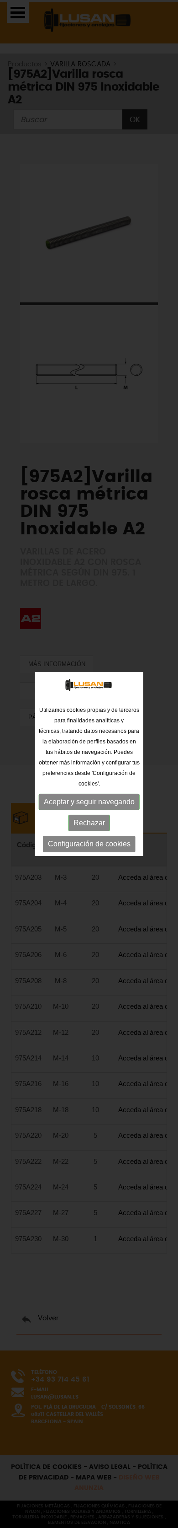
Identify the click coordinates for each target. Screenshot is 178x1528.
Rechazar (89, 823)
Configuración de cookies (89, 844)
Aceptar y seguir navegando (89, 802)
